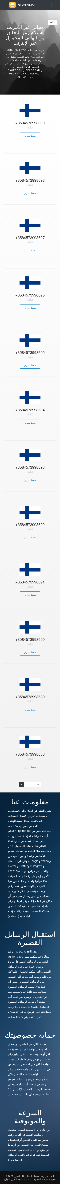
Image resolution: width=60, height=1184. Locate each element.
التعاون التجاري (10, 1179)
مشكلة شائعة (24, 1179)
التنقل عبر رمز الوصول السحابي (39, 1176)
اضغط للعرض (30, 135)
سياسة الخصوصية (40, 1179)
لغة (52, 22)
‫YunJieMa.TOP (26, 4)
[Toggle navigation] (49, 5)
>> (38, 784)
